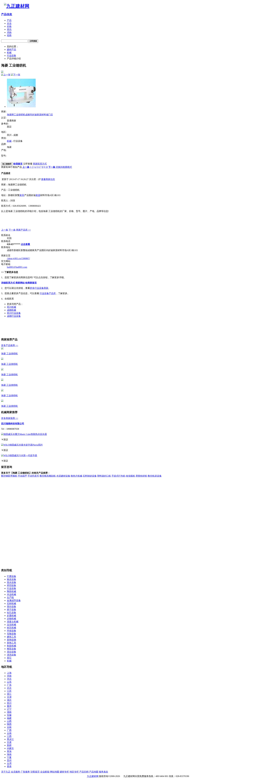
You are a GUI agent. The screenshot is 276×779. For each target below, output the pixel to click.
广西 (9, 730)
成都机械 (11, 310)
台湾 (9, 763)
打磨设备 (11, 576)
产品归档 (84, 772)
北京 (9, 688)
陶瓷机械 (11, 591)
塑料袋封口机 (104, 476)
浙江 (9, 694)
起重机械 (11, 615)
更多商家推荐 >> (9, 418)
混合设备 (11, 652)
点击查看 (25, 244)
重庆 (9, 706)
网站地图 (54, 772)
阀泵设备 (11, 649)
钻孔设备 (11, 612)
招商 (9, 35)
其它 (9, 658)
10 (46, 167)
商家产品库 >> (23, 230)
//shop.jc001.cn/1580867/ (18, 258)
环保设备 (11, 630)
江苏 (9, 691)
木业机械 (11, 594)
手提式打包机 (118, 476)
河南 (9, 676)
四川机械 (11, 307)
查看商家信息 (48, 179)
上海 (9, 673)
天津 (9, 697)
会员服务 (15, 772)
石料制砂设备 (90, 476)
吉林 (9, 727)
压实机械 (11, 624)
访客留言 (35, 772)
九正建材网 (92, 776)
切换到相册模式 (64, 167)
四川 (9, 703)
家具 (22, 195)
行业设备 (11, 55)
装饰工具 (11, 642)
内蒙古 (10, 748)
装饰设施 (11, 639)
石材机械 (11, 603)
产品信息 (6, 14)
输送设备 (11, 579)
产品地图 (93, 772)
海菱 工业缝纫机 (9, 353)
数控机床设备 (155, 476)
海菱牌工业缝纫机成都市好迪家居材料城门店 (30, 114)
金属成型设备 (14, 600)
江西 (9, 736)
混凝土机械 (12, 621)
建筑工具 (11, 636)
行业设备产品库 (48, 293)
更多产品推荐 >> (9, 345)
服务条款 (103, 772)
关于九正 (5, 772)
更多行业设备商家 (39, 288)
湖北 (9, 700)
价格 (9, 26)
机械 (9, 52)
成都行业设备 (14, 316)
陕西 (9, 724)
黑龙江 (10, 739)
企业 (9, 23)
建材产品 (11, 49)
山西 (9, 721)
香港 (9, 766)
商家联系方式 (40, 164)
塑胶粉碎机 (141, 476)
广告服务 (25, 772)
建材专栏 (64, 772)
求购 (9, 32)
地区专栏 (74, 772)
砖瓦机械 (11, 627)
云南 (9, 733)
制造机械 (11, 645)
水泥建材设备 (63, 476)
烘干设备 (11, 609)
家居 (38, 195)
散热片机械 (76, 476)
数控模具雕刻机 (48, 476)
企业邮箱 (44, 772)
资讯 (9, 29)
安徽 (9, 715)
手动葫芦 (22, 476)
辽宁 (9, 709)
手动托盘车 (33, 476)
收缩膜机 (130, 476)
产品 (9, 20)
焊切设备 (11, 585)
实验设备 (11, 633)
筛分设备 (11, 606)
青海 (9, 751)
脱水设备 (11, 582)
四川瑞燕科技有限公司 (12, 423)
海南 (9, 754)
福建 (9, 718)
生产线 (10, 597)
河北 (9, 679)
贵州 (9, 760)
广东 (9, 685)
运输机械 (11, 618)
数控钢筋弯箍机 (9, 476)
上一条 (4, 230)
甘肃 (9, 742)
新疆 (9, 745)
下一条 (12, 230)
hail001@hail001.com (17, 267)
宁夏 (9, 757)
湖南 (9, 712)
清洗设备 (11, 655)
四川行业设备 (14, 313)
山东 (9, 682)
